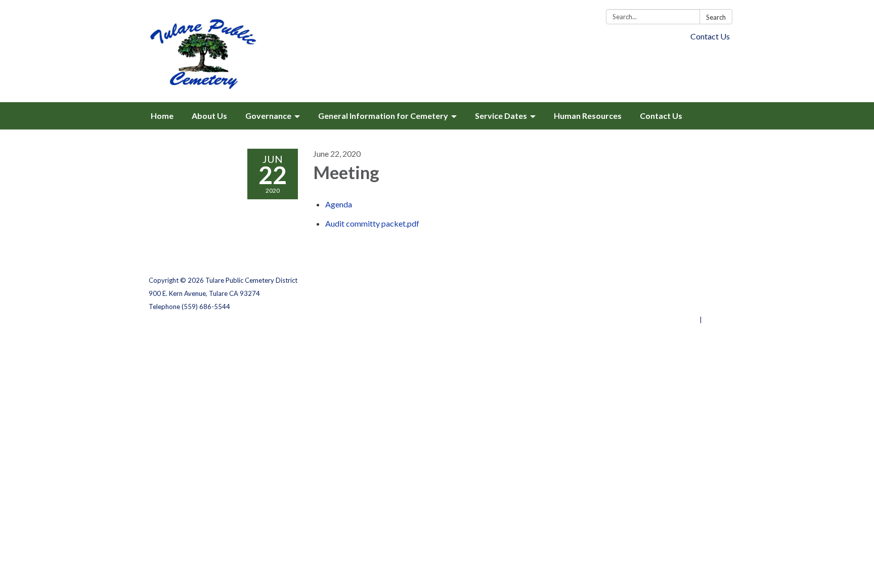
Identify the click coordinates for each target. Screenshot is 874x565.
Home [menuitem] (162, 115)
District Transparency (689, 293)
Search (716, 17)
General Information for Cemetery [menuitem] (383, 115)
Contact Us (710, 36)
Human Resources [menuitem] (588, 115)
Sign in (714, 320)
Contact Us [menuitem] (661, 115)
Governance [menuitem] (268, 115)
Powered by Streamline (661, 320)
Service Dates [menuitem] (501, 115)
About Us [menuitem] (209, 115)
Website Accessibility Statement (672, 306)
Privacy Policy (703, 280)
